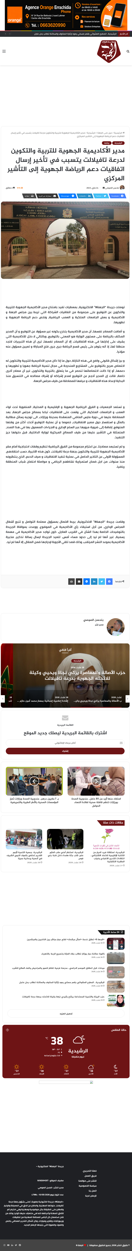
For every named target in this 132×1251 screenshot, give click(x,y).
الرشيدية (91, 133)
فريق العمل (91, 1176)
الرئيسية (118, 133)
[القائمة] (4, 52)
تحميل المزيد (66, 1014)
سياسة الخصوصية (88, 1186)
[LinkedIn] (94, 581)
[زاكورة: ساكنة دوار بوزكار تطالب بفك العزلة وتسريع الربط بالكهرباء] (116, 958)
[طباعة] (71, 581)
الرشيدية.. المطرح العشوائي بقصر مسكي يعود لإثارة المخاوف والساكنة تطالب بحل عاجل (61, 982)
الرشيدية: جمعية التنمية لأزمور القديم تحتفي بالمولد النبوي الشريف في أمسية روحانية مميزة (24, 855)
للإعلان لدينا (91, 1196)
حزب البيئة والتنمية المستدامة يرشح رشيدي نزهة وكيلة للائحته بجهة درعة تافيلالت (63, 997)
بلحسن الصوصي (112, 188)
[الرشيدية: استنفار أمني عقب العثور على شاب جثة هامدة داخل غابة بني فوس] (65, 839)
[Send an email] (104, 188)
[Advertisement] (66, 76)
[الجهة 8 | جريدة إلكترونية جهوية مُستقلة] (109, 51)
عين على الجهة (104, 133)
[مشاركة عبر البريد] (79, 581)
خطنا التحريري (90, 1171)
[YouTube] (8, 1245)
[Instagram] (4, 1245)
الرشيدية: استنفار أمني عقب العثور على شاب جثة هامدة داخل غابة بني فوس (65, 855)
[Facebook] (109, 581)
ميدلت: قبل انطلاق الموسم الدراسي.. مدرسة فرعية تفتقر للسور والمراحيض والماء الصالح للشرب (58, 968)
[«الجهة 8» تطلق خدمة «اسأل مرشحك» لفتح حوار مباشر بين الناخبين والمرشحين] (116, 944)
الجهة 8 (79, 1245)
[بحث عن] (128, 52)
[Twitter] (102, 581)
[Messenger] (86, 581)
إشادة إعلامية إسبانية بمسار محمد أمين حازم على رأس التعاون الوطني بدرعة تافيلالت (65, 676)
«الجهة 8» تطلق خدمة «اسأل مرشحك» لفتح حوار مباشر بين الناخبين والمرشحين (65, 939)
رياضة (106, 143)
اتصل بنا (93, 1191)
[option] (65, 675)
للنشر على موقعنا (87, 1181)
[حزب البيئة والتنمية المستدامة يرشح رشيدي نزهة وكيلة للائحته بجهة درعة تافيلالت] (116, 1001)
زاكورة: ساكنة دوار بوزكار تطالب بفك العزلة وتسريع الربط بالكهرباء (72, 954)
